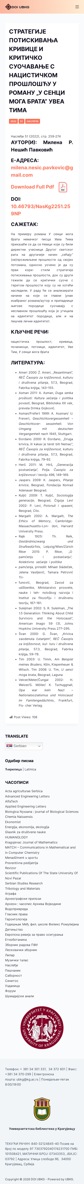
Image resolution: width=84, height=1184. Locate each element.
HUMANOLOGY (16, 837)
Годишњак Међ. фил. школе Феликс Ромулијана (42, 924)
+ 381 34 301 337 (33, 1069)
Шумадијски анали (19, 996)
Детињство (14, 929)
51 (21, 121)
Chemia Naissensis (19, 817)
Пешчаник (13, 970)
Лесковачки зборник (21, 950)
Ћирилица (13, 769)
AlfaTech (11, 801)
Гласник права (16, 914)
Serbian (20, 746)
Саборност (13, 975)
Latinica (30, 769)
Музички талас (16, 960)
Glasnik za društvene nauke (25, 832)
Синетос (11, 981)
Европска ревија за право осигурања (34, 934)
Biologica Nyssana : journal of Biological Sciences (42, 812)
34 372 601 (57, 1069)
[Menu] (77, 7)
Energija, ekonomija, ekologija (27, 827)
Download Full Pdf (32, 187)
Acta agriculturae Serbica (24, 791)
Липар (10, 955)
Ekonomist (13, 822)
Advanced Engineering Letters (27, 796)
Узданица (12, 986)
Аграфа (10, 893)
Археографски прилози (23, 899)
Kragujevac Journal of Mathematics (31, 842)
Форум (10, 991)
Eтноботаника (16, 939)
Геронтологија (16, 919)
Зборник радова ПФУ (21, 945)
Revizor (10, 868)
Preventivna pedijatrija (21, 863)
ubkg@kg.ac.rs (27, 1079)
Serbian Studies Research (24, 883)
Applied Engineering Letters (25, 806)
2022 (13, 121)
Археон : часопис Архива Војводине (33, 904)
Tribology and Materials (22, 888)
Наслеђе (32, 121)
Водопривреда (16, 909)
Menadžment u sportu (21, 858)
